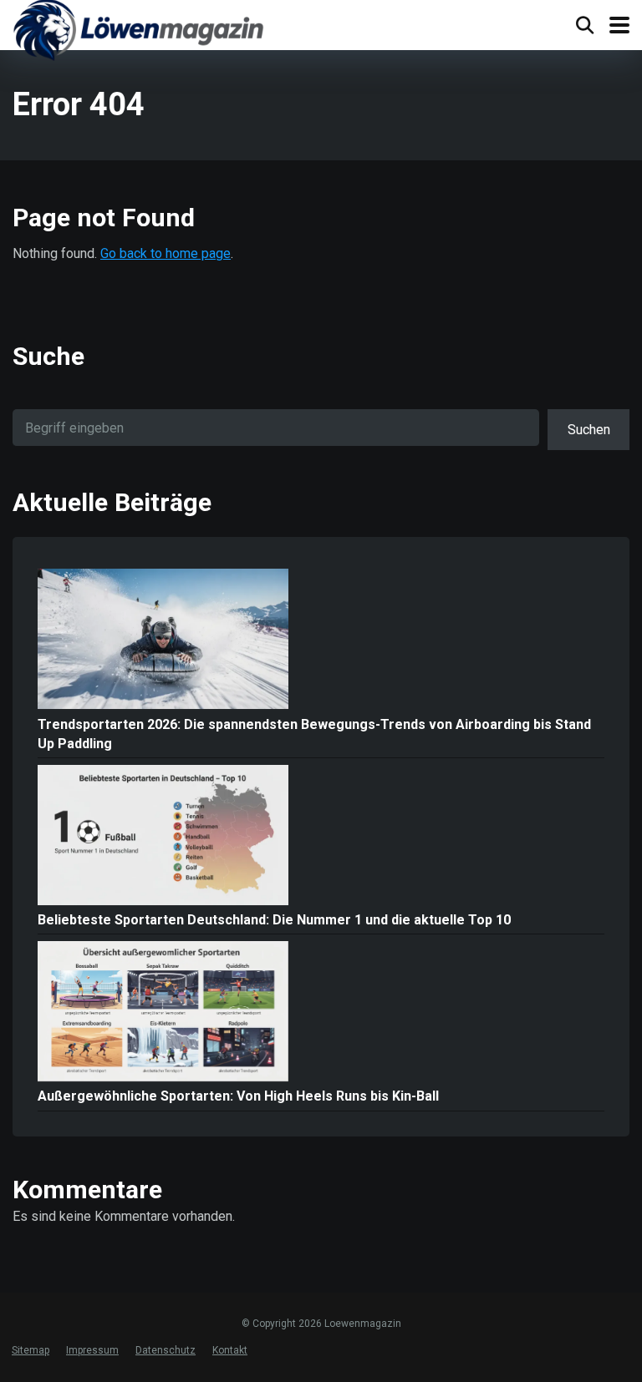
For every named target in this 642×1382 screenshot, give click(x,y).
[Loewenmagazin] (138, 32)
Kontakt (229, 1350)
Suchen (589, 430)
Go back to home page (165, 253)
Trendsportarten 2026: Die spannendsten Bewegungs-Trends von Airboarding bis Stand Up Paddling (314, 734)
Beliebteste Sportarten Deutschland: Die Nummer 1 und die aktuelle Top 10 (274, 920)
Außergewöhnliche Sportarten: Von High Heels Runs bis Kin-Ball (238, 1096)
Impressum (92, 1350)
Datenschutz (165, 1350)
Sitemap (30, 1350)
